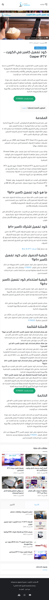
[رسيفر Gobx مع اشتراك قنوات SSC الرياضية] (40, 535)
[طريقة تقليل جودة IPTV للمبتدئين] (13, 460)
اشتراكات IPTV (34, 43)
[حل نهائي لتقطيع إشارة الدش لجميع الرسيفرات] (13, 482)
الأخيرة (36, 505)
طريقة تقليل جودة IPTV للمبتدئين (20, 552)
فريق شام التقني (19, 585)
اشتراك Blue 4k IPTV (29, 249)
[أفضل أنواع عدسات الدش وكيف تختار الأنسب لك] (36, 460)
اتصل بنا (21, 589)
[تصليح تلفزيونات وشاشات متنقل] (40, 515)
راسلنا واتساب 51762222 (24, 99)
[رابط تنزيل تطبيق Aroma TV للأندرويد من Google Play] (40, 545)
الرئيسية (42, 43)
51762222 (27, 267)
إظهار (24, 108)
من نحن (27, 589)
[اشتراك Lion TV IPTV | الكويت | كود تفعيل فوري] (40, 525)
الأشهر (12, 505)
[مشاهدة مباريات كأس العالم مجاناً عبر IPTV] (36, 482)
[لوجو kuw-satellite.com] (24, 4)
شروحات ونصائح (40, 48)
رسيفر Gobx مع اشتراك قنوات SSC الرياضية (18, 532)
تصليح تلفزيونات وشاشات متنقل (21, 512)
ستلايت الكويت (32, 582)
